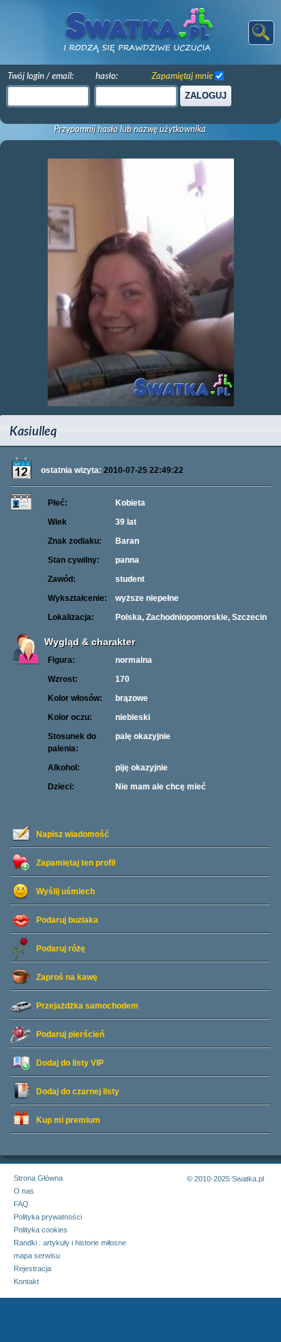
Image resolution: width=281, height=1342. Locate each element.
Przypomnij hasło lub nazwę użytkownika (130, 129)
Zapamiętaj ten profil (75, 863)
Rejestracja (32, 1268)
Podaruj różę (60, 948)
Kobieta (130, 503)
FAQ (21, 1204)
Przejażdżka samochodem (87, 1006)
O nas (24, 1191)
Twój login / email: (41, 75)
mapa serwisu (37, 1255)
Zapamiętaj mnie (182, 75)
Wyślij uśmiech (65, 891)
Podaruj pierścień (70, 1034)
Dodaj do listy (70, 1063)
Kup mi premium (68, 1120)
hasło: (106, 75)
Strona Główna (38, 1178)
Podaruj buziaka (67, 920)
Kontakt (26, 1281)
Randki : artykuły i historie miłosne (70, 1243)
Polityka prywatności (48, 1217)
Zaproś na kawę (67, 977)
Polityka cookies (41, 1230)
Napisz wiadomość (72, 834)
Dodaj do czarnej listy (77, 1091)
